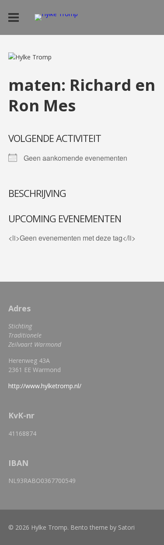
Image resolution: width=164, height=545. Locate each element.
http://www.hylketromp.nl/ (44, 386)
